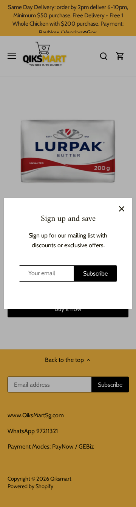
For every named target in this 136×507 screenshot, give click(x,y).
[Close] (121, 209)
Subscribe (95, 273)
